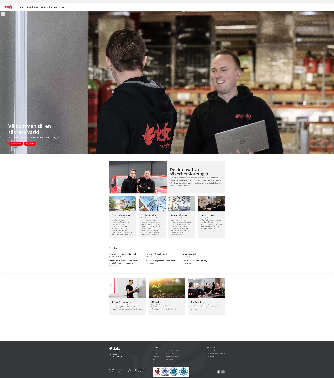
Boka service (30, 144)
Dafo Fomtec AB (211, 356)
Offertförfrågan (15, 144)
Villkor (154, 362)
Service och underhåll (172, 350)
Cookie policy (170, 353)
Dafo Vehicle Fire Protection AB (216, 353)
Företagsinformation (172, 356)
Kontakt (155, 353)
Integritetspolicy (157, 356)
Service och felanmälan (49, 7)
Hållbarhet (156, 359)
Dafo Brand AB (211, 350)
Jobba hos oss (170, 359)
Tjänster (155, 350)
